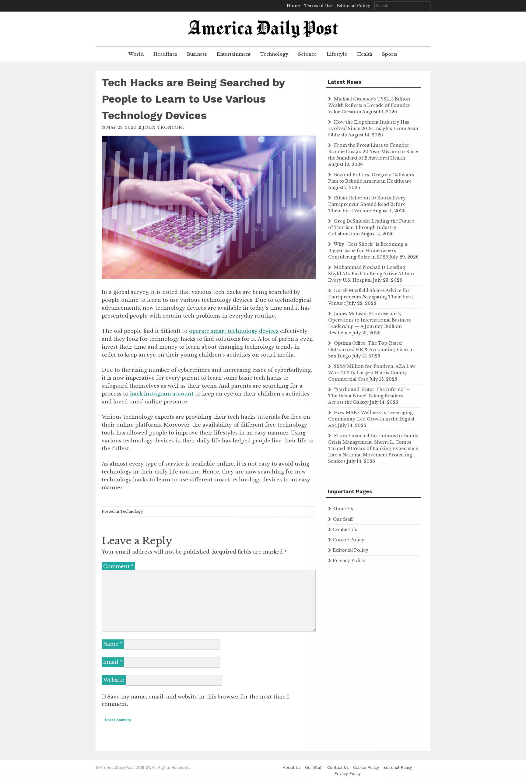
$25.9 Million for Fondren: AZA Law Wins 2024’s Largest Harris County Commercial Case (372, 373)
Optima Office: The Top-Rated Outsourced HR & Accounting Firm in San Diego (371, 349)
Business (197, 54)
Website (113, 680)
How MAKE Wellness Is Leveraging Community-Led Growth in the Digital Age (371, 419)
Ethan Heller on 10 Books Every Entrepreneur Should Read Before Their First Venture (367, 204)
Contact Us (345, 529)
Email (112, 662)
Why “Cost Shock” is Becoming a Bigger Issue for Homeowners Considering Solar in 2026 (367, 250)
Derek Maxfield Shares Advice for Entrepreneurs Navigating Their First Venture (370, 297)
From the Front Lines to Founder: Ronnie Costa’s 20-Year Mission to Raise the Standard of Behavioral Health (373, 151)
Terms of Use (318, 5)
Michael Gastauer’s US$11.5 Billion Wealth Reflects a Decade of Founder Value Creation (369, 105)
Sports (389, 54)
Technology (274, 54)
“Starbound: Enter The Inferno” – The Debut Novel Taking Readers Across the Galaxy (369, 396)
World (136, 54)
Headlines (165, 54)
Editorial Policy (353, 5)
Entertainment (234, 54)
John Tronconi (163, 127)
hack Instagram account (162, 394)
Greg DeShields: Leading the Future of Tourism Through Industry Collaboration (371, 227)
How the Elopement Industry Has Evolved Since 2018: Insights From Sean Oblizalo (373, 128)
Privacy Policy (349, 560)
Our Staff (343, 519)
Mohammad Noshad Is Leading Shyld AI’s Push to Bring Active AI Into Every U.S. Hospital (371, 274)
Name (112, 644)
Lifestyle (337, 54)
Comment (118, 566)
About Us (343, 509)
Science (307, 54)
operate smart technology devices (234, 331)
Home (293, 5)
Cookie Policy (348, 540)
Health (364, 54)
